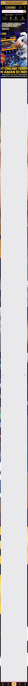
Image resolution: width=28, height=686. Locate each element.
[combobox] (12, 11)
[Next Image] (24, 375)
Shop (3, 7)
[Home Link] (10, 7)
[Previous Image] (3, 375)
